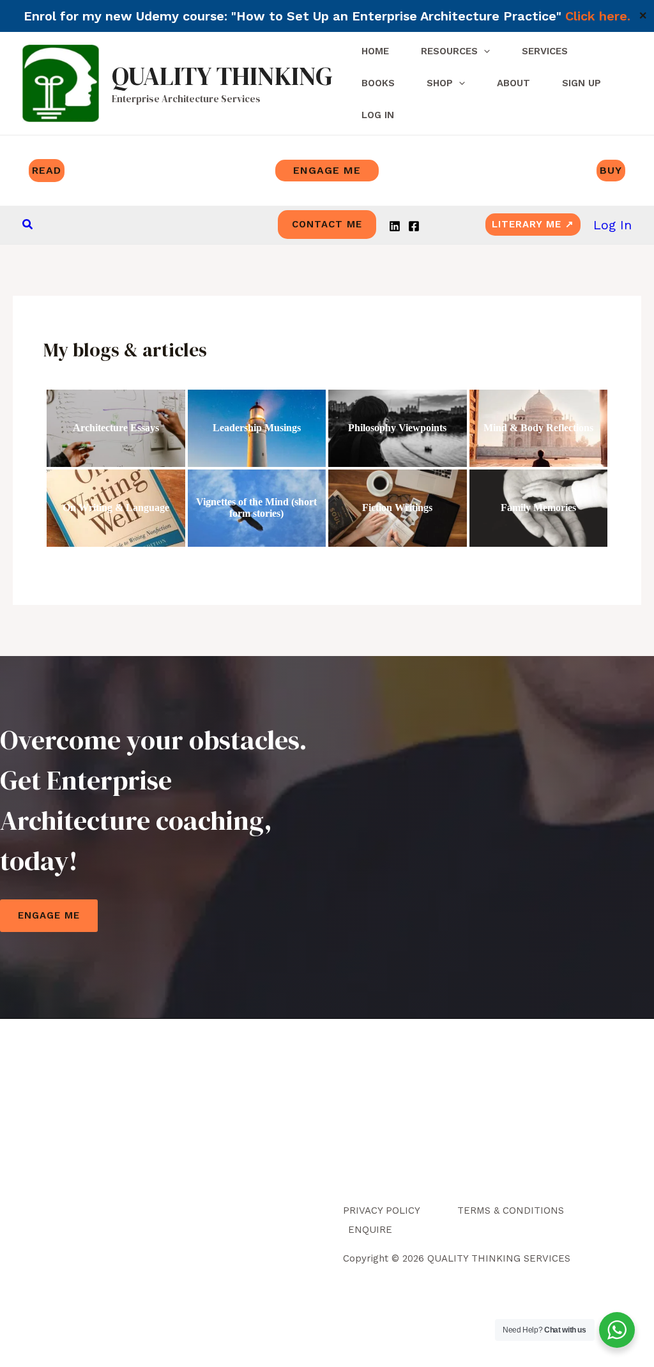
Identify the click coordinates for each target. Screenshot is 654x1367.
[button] (28, 225)
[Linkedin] (394, 226)
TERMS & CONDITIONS (510, 1210)
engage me (327, 170)
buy (611, 170)
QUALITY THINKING (222, 76)
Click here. (597, 16)
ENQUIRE (370, 1229)
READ (46, 170)
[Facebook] (414, 226)
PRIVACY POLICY (381, 1210)
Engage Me (49, 915)
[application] (484, 51)
